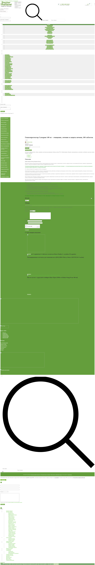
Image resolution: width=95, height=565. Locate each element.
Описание (29, 154)
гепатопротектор (74, 152)
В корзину (27, 148)
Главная (16, 1)
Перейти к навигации (4, 0)
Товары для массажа (5, 169)
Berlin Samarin (64, 152)
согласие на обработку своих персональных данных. (15, 502)
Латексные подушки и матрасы (5, 158)
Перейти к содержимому (13, 0)
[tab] (61, 154)
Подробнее (57, 564)
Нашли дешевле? (28, 150)
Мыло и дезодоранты (5, 145)
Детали (28, 155)
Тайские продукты (4, 155)
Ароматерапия (3, 153)
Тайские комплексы (4, 120)
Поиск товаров (45, 20)
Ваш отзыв (27, 218)
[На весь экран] (3, 562)
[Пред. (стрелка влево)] (0, 563)
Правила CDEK (3, 344)
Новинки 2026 (3, 124)
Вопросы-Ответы (3, 345)
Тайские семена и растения (4, 149)
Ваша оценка (27, 210)
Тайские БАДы (32, 152)
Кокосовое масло (4, 151)
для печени (80, 152)
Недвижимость (3, 347)
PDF (93, 198)
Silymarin (69, 152)
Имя (26, 220)
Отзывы (1, 349)
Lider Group (70, 474)
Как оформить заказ (4, 342)
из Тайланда (85, 152)
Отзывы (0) (29, 156)
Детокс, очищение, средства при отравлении (44, 152)
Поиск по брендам (4, 118)
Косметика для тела (4, 135)
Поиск (4, 376)
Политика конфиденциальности (36, 474)
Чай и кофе (3, 160)
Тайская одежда (4, 171)
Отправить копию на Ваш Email (6, 113)
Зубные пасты (3, 139)
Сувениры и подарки (5, 176)
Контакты (2, 348)
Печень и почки (56, 152)
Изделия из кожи (4, 167)
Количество (27, 146)
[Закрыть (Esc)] (0, 562)
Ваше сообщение (3, 107)
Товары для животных (3, 174)
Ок (54, 564)
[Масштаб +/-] (4, 562)
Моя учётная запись (6, 375)
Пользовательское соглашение (45, 474)
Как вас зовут (2, 104)
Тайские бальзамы (4, 141)
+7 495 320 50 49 (64, 4)
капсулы (89, 152)
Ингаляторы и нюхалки (5, 143)
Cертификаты (3, 126)
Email (26, 222)
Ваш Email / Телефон (4, 19)
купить (92, 152)
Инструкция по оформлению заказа (56, 474)
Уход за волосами (4, 137)
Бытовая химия (4, 162)
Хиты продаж (3, 122)
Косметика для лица (5, 133)
